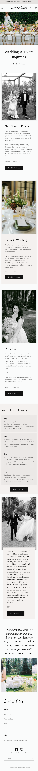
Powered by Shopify (25, 767)
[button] (2, 8)
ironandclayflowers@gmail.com (15, 740)
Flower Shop (8, 719)
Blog (5, 723)
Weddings (7, 714)
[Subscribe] (32, 758)
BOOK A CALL (19, 64)
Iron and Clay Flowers (16, 767)
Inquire (6, 728)
